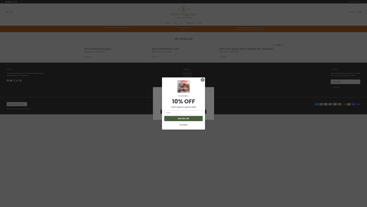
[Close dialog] (202, 80)
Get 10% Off (183, 118)
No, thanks (183, 125)
